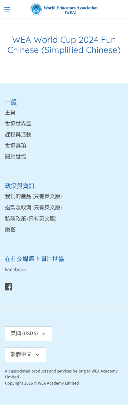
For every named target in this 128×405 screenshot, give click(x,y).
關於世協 (15, 157)
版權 (10, 229)
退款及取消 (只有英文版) (33, 207)
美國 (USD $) (24, 333)
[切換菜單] (7, 9)
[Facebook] (8, 286)
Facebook (15, 269)
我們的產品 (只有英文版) (33, 196)
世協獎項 (15, 146)
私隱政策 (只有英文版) (31, 219)
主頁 (10, 112)
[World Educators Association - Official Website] (64, 9)
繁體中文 (21, 354)
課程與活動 (18, 135)
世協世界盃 (18, 124)
